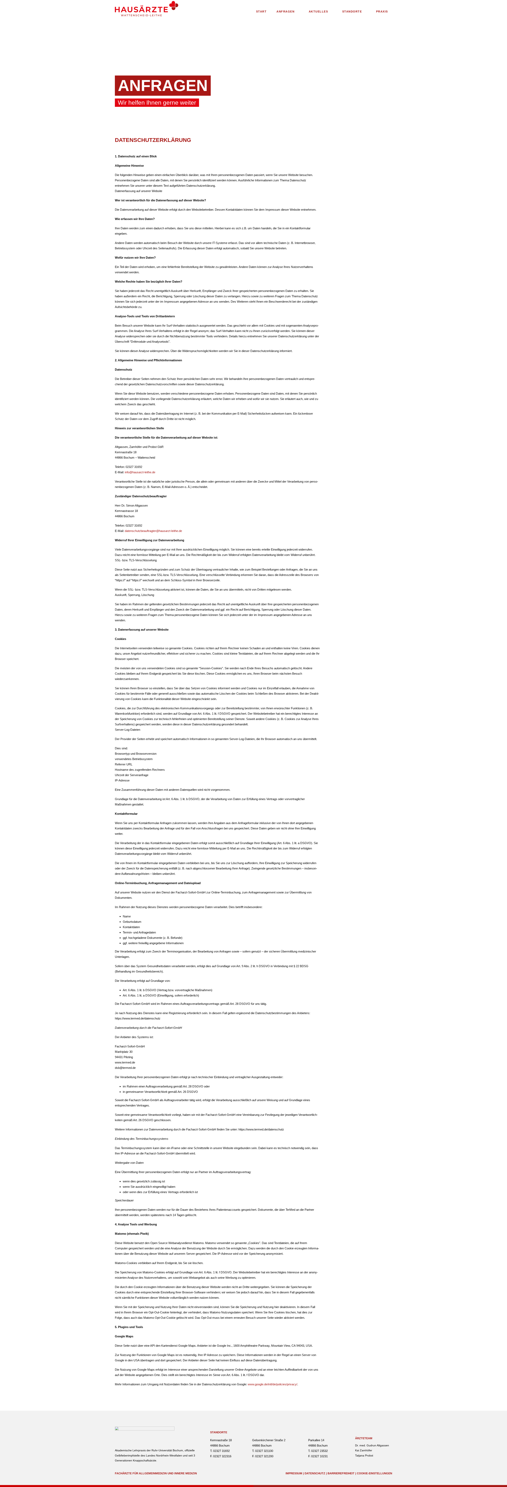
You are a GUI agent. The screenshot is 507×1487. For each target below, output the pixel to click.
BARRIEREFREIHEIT (341, 1473)
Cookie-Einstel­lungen (374, 1473)
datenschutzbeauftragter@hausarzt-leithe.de (153, 531)
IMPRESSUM (294, 1473)
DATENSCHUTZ (315, 1473)
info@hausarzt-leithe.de (140, 472)
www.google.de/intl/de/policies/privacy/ (272, 1384)
